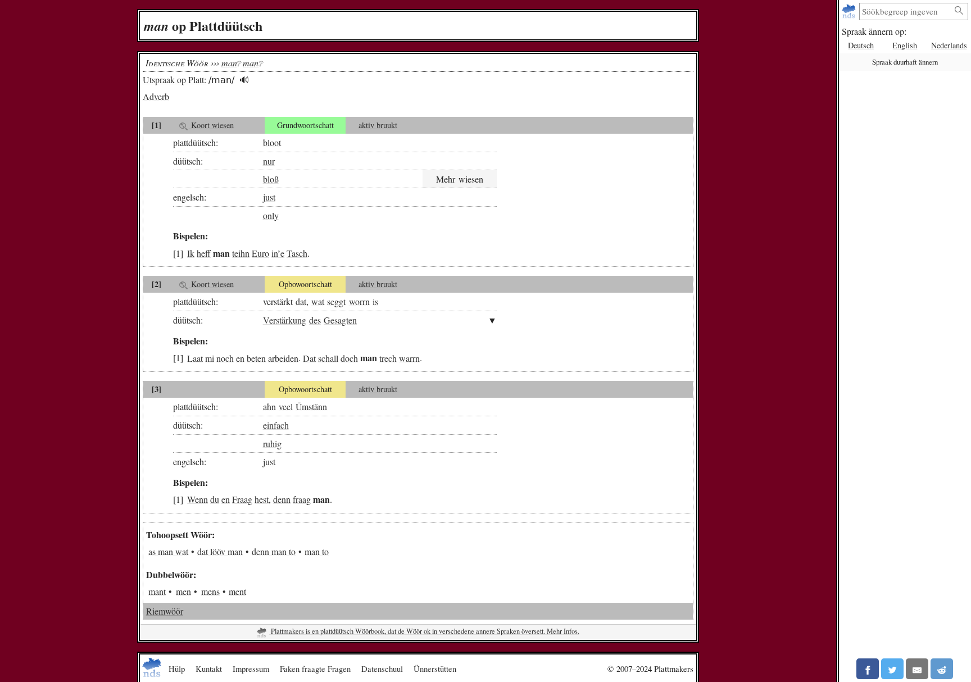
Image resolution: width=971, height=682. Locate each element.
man (229, 63)
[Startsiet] (850, 11)
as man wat (168, 551)
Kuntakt (209, 668)
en (240, 357)
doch (349, 357)
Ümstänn (311, 406)
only (271, 215)
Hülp (177, 668)
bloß (271, 179)
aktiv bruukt (378, 125)
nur (269, 161)
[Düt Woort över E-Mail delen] (917, 668)
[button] (244, 80)
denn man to (274, 551)
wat (317, 301)
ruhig (272, 443)
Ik (190, 253)
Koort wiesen (211, 125)
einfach (276, 425)
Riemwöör (164, 611)
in (274, 253)
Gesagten (340, 320)
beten (256, 357)
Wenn (197, 499)
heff (204, 253)
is (375, 301)
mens (210, 591)
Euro (260, 253)
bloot (272, 142)
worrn (359, 301)
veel (286, 406)
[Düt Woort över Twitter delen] (892, 668)
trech (388, 357)
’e (281, 253)
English (904, 45)
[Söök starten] (959, 11)
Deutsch (861, 45)
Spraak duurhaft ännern (905, 62)
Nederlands (949, 45)
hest (262, 499)
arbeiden (283, 357)
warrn (409, 357)
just (269, 197)
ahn (269, 406)
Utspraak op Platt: (174, 79)
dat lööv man (220, 551)
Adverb (156, 96)
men (183, 591)
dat (301, 301)
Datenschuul (382, 668)
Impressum (251, 668)
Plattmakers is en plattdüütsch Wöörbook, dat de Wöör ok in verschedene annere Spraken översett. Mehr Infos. (424, 631)
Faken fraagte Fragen (315, 668)
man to (317, 551)
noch (225, 357)
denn (282, 499)
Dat (309, 357)
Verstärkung (284, 320)
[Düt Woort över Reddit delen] (942, 668)
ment (237, 591)
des (315, 320)
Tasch (297, 253)
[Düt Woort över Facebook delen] (867, 668)
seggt (336, 301)
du (214, 499)
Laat (195, 357)
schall (328, 357)
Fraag (242, 499)
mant (157, 591)
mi (209, 357)
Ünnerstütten (435, 668)
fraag (302, 499)
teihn (240, 253)
